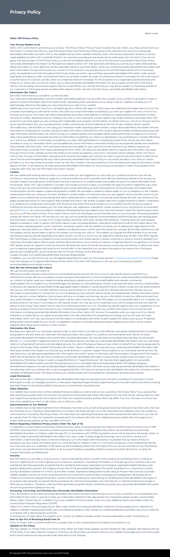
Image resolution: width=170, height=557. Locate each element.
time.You (24, 210)
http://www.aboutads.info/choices (132, 258)
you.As (22, 341)
